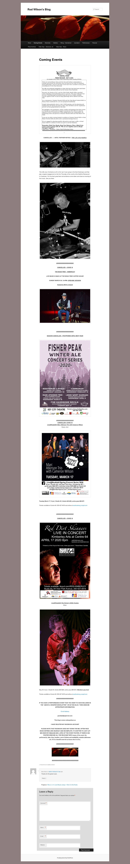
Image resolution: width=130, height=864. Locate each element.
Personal (94, 43)
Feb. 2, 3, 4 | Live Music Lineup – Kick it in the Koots (62, 785)
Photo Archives (32, 47)
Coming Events (38, 43)
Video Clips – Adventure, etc (46, 47)
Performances (86, 43)
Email (43, 836)
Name (43, 827)
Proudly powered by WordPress (65, 858)
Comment (43, 803)
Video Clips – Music (61, 47)
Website (42, 845)
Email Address (65, 711)
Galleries (55, 43)
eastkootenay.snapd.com (80, 505)
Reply (44, 778)
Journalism (77, 43)
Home (29, 43)
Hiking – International (65, 43)
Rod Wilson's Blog (39, 9)
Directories (47, 43)
